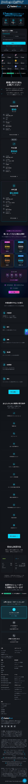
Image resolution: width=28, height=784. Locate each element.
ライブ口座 (3, 650)
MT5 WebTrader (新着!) (6, 682)
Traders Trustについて (5, 703)
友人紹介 (16, 697)
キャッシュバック (18, 691)
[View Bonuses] (26, 331)
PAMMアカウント (4, 654)
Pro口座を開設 (13, 176)
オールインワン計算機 (19, 676)
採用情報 (3, 711)
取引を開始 (13, 392)
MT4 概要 (3, 676)
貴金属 (2, 670)
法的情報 (3, 709)
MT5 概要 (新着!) (4, 678)
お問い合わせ (4, 713)
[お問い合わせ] (24, 780)
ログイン (20, 45)
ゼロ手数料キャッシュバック (20, 693)
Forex (2, 662)
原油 (2, 672)
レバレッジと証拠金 (19, 666)
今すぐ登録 (13, 292)
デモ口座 (3, 652)
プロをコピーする (18, 650)
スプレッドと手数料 (19, 662)
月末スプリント (18, 699)
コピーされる (17, 652)
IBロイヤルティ (18, 695)
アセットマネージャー (5, 689)
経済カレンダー (18, 678)
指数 (2, 668)
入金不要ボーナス (18, 689)
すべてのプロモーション (20, 687)
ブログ (2, 707)
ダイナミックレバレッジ (20, 680)
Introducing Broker (5, 687)
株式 (2, 664)
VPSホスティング (18, 682)
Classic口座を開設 (13, 134)
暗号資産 (3, 666)
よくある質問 (4, 705)
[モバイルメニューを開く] (25, 6)
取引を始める (13, 536)
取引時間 (16, 668)
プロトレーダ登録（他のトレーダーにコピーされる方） (7, 657)
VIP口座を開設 (13, 218)
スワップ (16, 664)
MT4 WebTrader (4, 680)
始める (13, 43)
